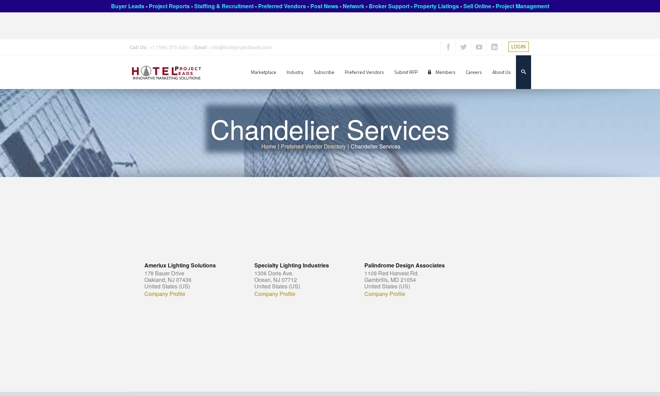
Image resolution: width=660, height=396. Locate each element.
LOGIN (519, 47)
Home (268, 146)
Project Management (522, 6)
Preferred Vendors (282, 6)
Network (353, 6)
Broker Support (389, 6)
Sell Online (477, 6)
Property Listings (436, 6)
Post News (324, 6)
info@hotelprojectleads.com (241, 47)
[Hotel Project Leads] (166, 72)
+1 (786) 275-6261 (169, 47)
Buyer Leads (127, 6)
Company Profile (164, 294)
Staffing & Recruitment (224, 6)
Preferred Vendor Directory (313, 146)
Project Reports (169, 6)
